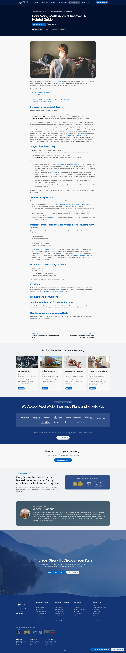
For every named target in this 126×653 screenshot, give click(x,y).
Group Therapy (96, 613)
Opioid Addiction (59, 620)
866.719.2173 (19, 613)
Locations (52, 2)
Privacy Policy (69, 650)
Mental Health (78, 602)
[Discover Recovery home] (24, 604)
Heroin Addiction (59, 615)
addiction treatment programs (82, 255)
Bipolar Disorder (77, 607)
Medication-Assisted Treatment (100, 618)
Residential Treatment (41, 613)
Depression (76, 611)
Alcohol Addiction (59, 607)
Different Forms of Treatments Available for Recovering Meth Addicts (51, 99)
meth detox (61, 122)
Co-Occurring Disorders (79, 609)
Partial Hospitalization (41, 611)
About (36, 2)
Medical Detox (39, 609)
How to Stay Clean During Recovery (42, 101)
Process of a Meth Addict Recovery (42, 92)
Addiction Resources (74, 2)
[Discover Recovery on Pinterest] (23, 609)
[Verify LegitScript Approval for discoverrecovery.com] (19, 632)
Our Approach (62, 2)
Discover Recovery (61, 650)
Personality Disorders (79, 613)
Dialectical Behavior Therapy (100, 607)
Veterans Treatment (40, 618)
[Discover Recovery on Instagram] (20, 609)
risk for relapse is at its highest (70, 164)
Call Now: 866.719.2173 (102, 2)
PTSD (75, 615)
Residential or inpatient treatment (41, 249)
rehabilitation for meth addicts (75, 135)
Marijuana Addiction (59, 618)
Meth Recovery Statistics (39, 97)
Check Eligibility (85, 2)
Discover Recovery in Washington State (54, 291)
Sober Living (39, 615)
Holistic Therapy (97, 615)
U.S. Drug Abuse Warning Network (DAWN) (72, 204)
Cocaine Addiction (59, 611)
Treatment (44, 2)
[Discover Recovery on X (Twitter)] (25, 609)
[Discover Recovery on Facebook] (17, 609)
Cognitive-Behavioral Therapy (100, 605)
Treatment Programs (42, 602)
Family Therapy (96, 611)
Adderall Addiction (59, 605)
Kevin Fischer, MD (38, 512)
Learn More (22, 388)
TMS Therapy (96, 620)
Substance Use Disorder (62, 602)
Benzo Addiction (59, 609)
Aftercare (38, 605)
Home (33, 11)
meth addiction (57, 81)
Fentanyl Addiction (59, 613)
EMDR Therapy (96, 609)
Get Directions (19, 644)
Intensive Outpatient (40, 607)
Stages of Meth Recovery (39, 94)
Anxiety (76, 605)
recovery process (54, 172)
